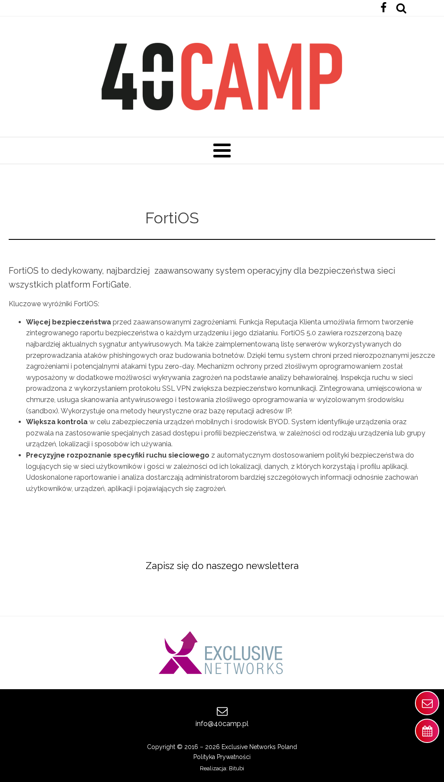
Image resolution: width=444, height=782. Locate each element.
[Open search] (401, 8)
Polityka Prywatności (222, 756)
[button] (427, 703)
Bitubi (236, 768)
